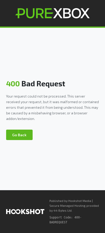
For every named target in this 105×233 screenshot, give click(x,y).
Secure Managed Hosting (67, 205)
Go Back (19, 135)
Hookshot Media (79, 200)
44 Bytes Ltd (63, 210)
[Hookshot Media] (25, 211)
